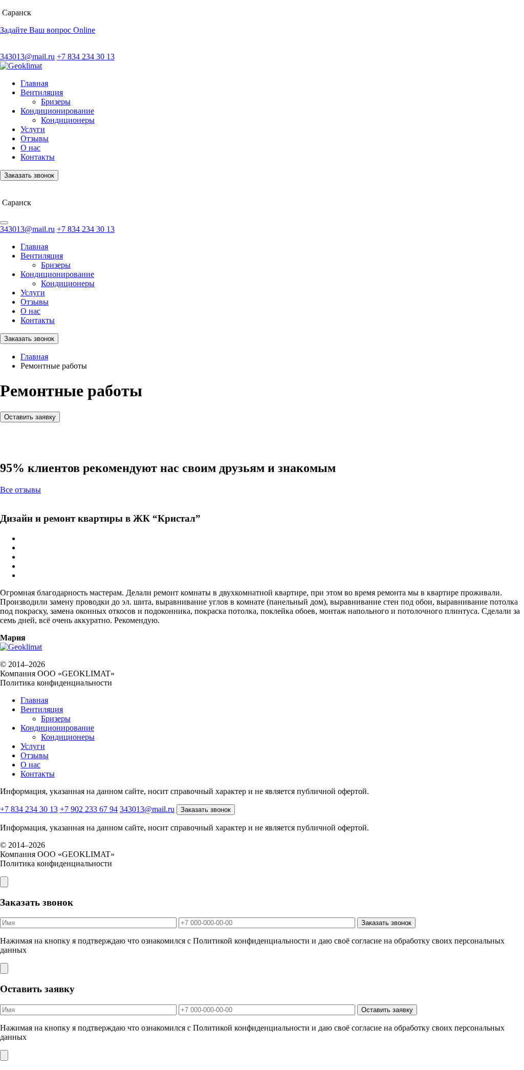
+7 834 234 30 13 (86, 56)
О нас (30, 147)
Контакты (37, 157)
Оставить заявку (30, 417)
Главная (34, 83)
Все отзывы (20, 489)
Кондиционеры (68, 120)
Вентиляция (41, 92)
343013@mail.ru (27, 56)
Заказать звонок (29, 175)
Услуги (32, 129)
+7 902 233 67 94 (89, 809)
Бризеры (56, 101)
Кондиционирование (57, 110)
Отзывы (34, 138)
